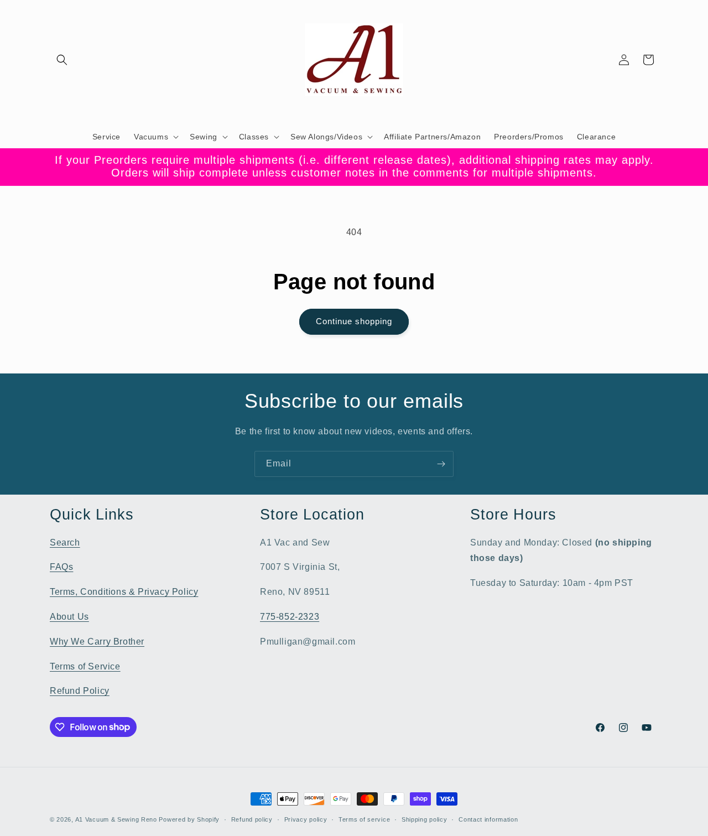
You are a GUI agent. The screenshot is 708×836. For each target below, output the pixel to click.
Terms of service (364, 819)
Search (65, 542)
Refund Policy (80, 690)
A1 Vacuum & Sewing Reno (116, 819)
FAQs (61, 567)
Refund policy (252, 819)
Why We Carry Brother (97, 641)
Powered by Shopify (189, 819)
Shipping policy (424, 819)
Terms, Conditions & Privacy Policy (124, 591)
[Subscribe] (441, 464)
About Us (69, 616)
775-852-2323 (289, 616)
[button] (62, 60)
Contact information (488, 819)
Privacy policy (305, 819)
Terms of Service (85, 666)
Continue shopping (354, 321)
